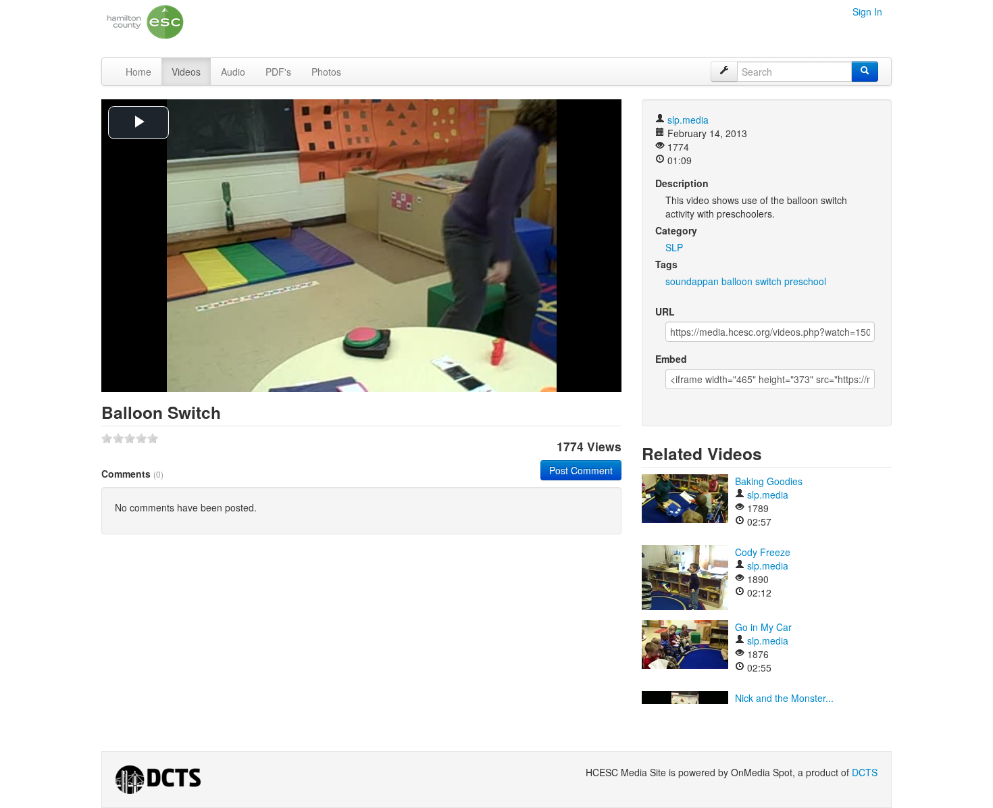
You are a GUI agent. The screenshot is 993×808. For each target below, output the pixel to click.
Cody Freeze (762, 552)
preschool (805, 281)
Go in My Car (763, 627)
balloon (737, 281)
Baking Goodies (769, 481)
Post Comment (581, 470)
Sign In (867, 11)
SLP (674, 247)
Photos (326, 71)
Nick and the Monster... (784, 698)
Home (138, 71)
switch (768, 281)
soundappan (692, 281)
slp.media (688, 119)
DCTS (864, 772)
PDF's (278, 71)
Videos (186, 71)
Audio (233, 71)
